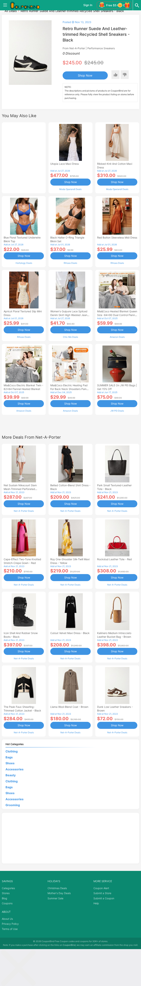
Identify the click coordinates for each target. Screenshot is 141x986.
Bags (9, 757)
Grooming (13, 805)
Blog (4, 898)
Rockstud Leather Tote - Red (114, 559)
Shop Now (85, 75)
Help (96, 903)
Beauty (11, 775)
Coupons (7, 903)
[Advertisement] (24, 157)
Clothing (12, 751)
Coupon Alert (101, 888)
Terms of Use (10, 928)
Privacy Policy (10, 923)
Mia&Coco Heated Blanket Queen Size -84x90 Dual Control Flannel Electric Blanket (117, 315)
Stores (6, 893)
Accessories (15, 769)
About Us (7, 918)
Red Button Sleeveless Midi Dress (117, 237)
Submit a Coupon (103, 898)
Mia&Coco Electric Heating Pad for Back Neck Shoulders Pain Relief (69, 389)
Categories (8, 888)
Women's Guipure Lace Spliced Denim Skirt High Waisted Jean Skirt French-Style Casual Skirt (68, 315)
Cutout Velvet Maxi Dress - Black (70, 633)
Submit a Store (102, 893)
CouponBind (69, 945)
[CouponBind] (27, 5)
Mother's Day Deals (59, 893)
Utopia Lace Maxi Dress (64, 163)
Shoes (10, 763)
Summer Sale (55, 898)
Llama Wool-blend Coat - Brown (69, 706)
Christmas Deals (57, 888)
